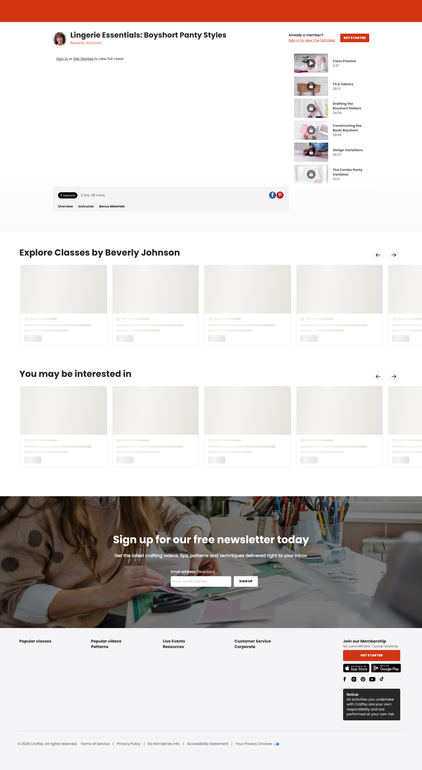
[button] (312, 38)
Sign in (62, 58)
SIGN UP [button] (246, 581)
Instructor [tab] (86, 206)
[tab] (331, 64)
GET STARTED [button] (355, 38)
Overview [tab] (65, 206)
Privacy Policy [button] (128, 743)
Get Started (83, 58)
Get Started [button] (371, 655)
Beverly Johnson (86, 43)
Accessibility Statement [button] (207, 743)
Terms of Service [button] (95, 743)
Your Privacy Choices (253, 743)
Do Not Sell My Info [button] (164, 743)
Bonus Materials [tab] (112, 206)
